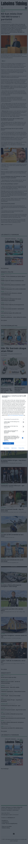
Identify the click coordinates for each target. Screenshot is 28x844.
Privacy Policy (21, 448)
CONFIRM (8, 443)
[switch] (23, 422)
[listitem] (14, 419)
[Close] (25, 396)
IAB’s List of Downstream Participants (15, 415)
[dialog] (14, 422)
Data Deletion (6, 448)
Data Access (14, 448)
